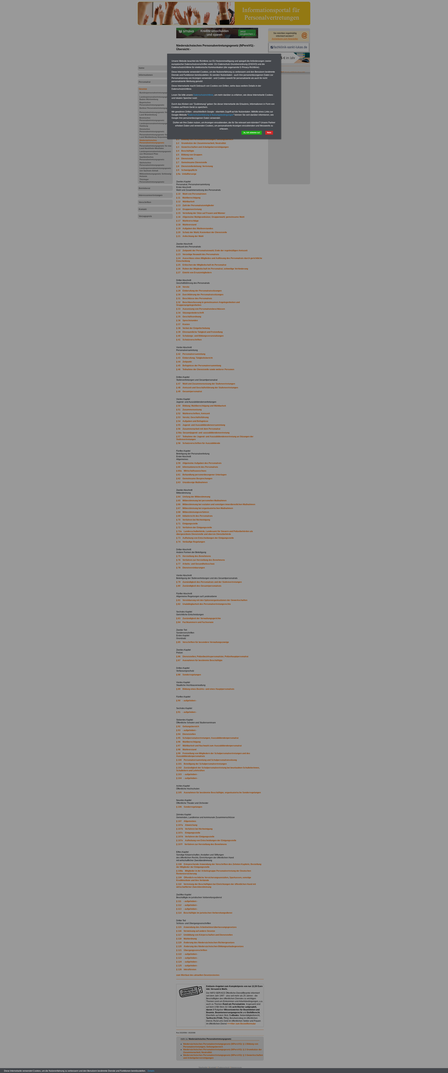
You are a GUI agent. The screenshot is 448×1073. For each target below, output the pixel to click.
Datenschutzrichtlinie (203, 95)
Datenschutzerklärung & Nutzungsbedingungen (210, 115)
